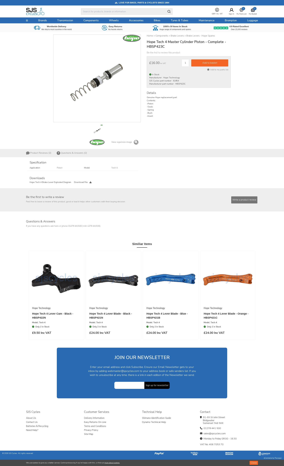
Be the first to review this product (163, 52)
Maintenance (206, 20)
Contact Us (32, 422)
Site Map (88, 434)
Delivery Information (94, 418)
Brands (42, 20)
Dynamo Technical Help (154, 422)
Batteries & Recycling (37, 426)
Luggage (252, 20)
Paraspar (278, 458)
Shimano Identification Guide (156, 418)
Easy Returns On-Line (95, 422)
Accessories (136, 20)
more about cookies (112, 463)
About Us (31, 418)
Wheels (114, 20)
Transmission (65, 20)
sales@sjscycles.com (215, 433)
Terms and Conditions (95, 426)
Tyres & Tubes (179, 20)
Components (91, 20)
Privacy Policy (91, 430)
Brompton (231, 20)
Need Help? (32, 430)
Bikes (157, 20)
